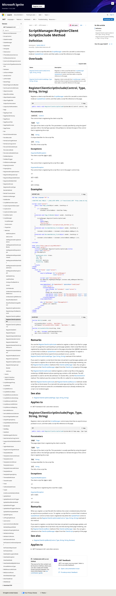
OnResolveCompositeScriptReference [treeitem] (13, 292)
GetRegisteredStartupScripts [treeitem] (13, 272)
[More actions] (85, 25)
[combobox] (11, 27)
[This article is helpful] (110, 44)
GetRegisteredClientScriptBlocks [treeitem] (13, 246)
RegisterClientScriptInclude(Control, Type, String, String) (60, 518)
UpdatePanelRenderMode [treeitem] (10, 502)
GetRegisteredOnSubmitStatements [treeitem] (13, 267)
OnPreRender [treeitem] (10, 288)
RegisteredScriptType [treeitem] (9, 187)
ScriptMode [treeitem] (6, 385)
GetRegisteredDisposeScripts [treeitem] (13, 251)
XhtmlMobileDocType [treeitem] (9, 575)
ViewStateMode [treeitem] (7, 560)
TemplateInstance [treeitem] (8, 465)
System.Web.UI (41, 45)
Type (37, 123)
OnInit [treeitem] (8, 285)
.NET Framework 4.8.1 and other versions (45, 407)
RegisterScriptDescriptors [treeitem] (13, 362)
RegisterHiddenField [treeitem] (12, 342)
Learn (30, 25)
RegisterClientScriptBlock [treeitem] (13, 316)
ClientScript (69, 367)
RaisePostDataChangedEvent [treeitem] (13, 304)
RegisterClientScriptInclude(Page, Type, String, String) (48, 356)
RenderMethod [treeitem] (7, 190)
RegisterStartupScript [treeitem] (12, 365)
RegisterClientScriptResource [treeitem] (13, 326)
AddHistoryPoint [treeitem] (10, 233)
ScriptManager (57, 52)
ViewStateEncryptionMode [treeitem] (10, 554)
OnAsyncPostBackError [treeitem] (12, 282)
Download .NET (108, 19)
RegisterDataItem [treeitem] (11, 330)
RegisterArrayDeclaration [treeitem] (13, 308)
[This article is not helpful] (112, 44)
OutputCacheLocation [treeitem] (9, 103)
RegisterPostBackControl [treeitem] (13, 355)
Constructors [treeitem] (8, 224)
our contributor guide (39, 572)
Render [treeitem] (8, 368)
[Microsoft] (3, 15)
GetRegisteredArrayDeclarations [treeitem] (13, 241)
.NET (35, 25)
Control (41, 116)
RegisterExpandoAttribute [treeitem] (13, 336)
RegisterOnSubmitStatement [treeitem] (13, 351)
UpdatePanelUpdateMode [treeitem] (10, 511)
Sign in (112, 15)
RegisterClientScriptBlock (41, 365)
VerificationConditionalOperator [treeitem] (12, 543)
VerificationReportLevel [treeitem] (9, 548)
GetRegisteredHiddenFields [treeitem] (13, 261)
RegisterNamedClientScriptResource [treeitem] (13, 346)
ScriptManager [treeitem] (9, 221)
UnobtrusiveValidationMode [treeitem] (11, 493)
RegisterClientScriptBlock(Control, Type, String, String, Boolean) (54, 540)
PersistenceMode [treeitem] (8, 150)
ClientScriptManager (66, 365)
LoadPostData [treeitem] (10, 279)
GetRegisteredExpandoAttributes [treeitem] (13, 256)
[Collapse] (21, 23)
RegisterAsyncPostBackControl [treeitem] (13, 312)
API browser (42, 25)
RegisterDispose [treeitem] (10, 333)
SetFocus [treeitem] (8, 371)
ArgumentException (37, 167)
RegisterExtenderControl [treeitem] (13, 339)
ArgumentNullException (38, 153)
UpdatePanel (39, 54)
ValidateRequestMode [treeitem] (9, 527)
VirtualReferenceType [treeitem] (9, 566)
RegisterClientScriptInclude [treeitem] (13, 320)
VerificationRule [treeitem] (7, 551)
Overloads (98, 30)
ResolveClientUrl (79, 376)
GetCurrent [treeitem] (9, 236)
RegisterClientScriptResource (66, 382)
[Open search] (107, 14)
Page (37, 440)
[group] (59, 106)
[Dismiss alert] (112, 3)
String (37, 135)
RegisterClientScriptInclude (47, 344)
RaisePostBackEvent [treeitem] (11, 300)
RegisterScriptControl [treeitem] (12, 359)
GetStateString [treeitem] (10, 276)
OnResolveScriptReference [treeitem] (13, 296)
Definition (98, 28)
